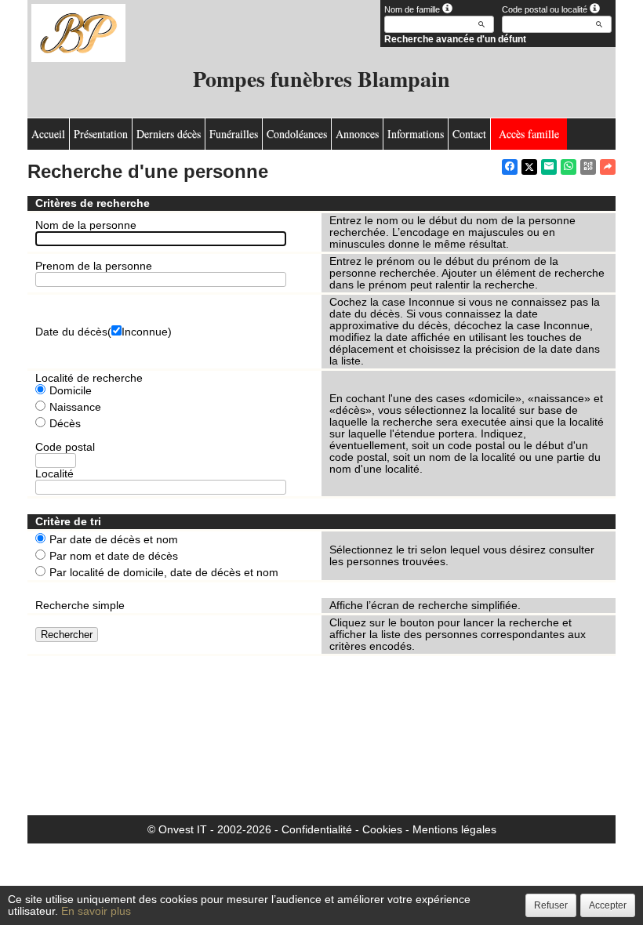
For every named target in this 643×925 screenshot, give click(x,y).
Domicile (70, 391)
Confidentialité (317, 829)
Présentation (101, 133)
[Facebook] (510, 167)
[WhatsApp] (568, 167)
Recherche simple (80, 605)
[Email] (549, 167)
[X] (529, 167)
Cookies (382, 829)
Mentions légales (454, 829)
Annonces (357, 133)
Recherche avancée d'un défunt (455, 39)
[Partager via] (608, 167)
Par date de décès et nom (113, 540)
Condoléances (297, 133)
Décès (65, 424)
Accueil (48, 133)
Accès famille (529, 133)
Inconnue (145, 332)
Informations (415, 133)
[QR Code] (588, 167)
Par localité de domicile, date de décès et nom (163, 573)
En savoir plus (96, 911)
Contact (469, 133)
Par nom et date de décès (113, 556)
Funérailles (233, 133)
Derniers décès (168, 133)
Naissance (75, 407)
